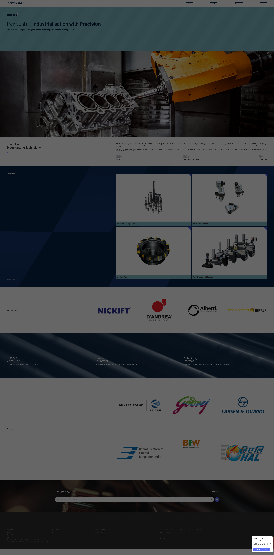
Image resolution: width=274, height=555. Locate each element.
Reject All (266, 549)
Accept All (257, 549)
